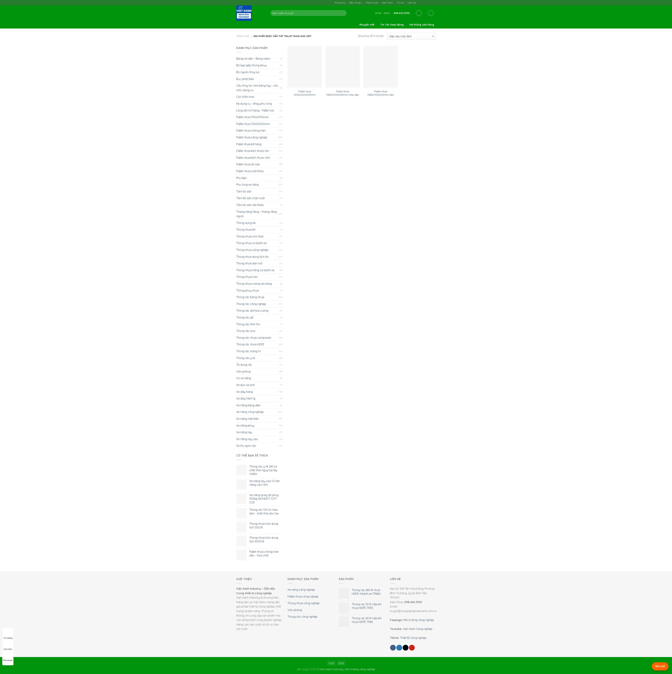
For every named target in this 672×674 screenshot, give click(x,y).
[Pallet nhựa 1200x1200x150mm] (304, 67)
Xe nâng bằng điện (248, 405)
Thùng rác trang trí (248, 351)
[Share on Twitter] (399, 648)
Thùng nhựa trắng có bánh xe (255, 270)
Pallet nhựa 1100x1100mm (252, 117)
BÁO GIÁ (660, 666)
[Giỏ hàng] (431, 13)
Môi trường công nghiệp (418, 620)
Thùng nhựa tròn (247, 277)
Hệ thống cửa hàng (422, 24)
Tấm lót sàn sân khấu (250, 205)
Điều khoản (355, 2)
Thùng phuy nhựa (247, 290)
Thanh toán (372, 2)
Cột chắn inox (245, 97)
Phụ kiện (241, 178)
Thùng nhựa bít (245, 229)
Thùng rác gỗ (245, 317)
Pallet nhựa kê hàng (248, 144)
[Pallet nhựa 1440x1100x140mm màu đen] (342, 67)
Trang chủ (339, 2)
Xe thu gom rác (246, 445)
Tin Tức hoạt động (392, 24)
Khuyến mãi (367, 24)
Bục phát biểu (245, 79)
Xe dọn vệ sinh (245, 385)
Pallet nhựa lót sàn (248, 164)
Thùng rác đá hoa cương (252, 310)
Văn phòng (243, 371)
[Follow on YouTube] (434, 2)
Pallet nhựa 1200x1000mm (253, 124)
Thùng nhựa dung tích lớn (252, 256)
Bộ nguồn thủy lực (248, 72)
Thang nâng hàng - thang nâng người (256, 214)
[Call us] (430, 2)
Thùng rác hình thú (248, 324)
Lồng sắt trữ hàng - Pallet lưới (255, 110)
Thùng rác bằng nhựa (250, 297)
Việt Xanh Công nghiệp (417, 629)
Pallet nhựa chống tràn (250, 130)
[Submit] (343, 13)
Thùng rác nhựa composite (253, 337)
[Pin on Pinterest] (412, 648)
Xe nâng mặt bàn (247, 418)
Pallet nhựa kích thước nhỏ (253, 157)
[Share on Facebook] (393, 648)
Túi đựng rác (244, 364)
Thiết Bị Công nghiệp (413, 638)
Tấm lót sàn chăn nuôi (250, 198)
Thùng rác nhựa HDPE (250, 344)
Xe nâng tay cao (247, 439)
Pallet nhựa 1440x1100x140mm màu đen (342, 93)
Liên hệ (412, 2)
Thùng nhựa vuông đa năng (254, 283)
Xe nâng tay (244, 432)
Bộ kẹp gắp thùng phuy (251, 65)
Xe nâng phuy (245, 425)
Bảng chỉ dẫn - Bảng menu (253, 58)
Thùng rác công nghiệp (251, 304)
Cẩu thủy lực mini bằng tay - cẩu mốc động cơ (257, 88)
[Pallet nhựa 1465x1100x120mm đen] (380, 67)
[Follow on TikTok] (423, 2)
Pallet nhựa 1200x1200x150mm (304, 93)
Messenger (8, 660)
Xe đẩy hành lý (245, 398)
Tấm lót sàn (243, 191)
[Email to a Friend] (405, 648)
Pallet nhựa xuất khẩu (250, 171)
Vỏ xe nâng (243, 378)
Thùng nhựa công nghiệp (252, 250)
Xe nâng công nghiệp (250, 412)
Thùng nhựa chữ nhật (250, 236)
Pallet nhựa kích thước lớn (252, 151)
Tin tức (400, 2)
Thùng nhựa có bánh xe (251, 243)
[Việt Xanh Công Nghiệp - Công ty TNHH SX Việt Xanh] (250, 13)
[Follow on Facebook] (419, 2)
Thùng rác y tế (245, 358)
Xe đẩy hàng (244, 392)
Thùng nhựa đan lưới (249, 263)
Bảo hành (387, 2)
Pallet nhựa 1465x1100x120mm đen (380, 93)
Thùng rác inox (245, 331)
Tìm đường (8, 638)
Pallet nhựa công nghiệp (251, 137)
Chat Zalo (8, 649)
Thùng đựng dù (246, 223)
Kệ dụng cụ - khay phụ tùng (254, 103)
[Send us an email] (427, 2)
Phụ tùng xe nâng (247, 184)
